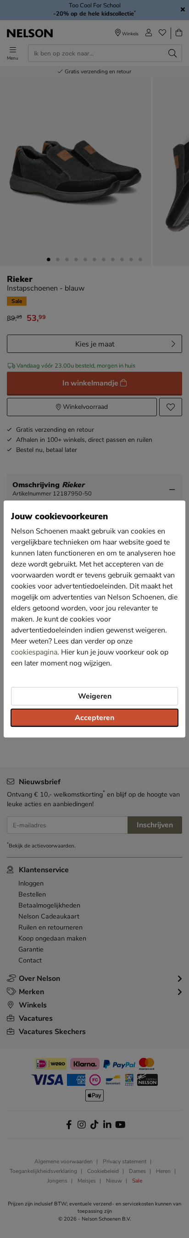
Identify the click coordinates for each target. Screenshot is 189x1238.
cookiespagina (34, 652)
